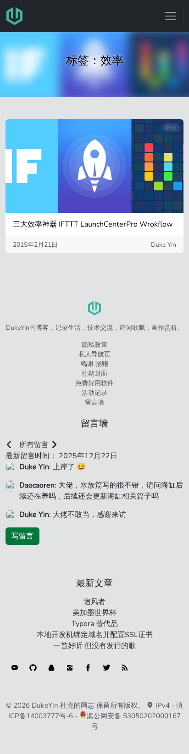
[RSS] (125, 668)
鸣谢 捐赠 (94, 364)
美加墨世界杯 (94, 613)
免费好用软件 (94, 383)
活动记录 (94, 392)
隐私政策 (94, 344)
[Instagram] (70, 668)
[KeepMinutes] (15, 668)
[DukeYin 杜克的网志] (15, 16)
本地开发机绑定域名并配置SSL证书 (95, 635)
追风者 (94, 602)
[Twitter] (106, 668)
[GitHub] (33, 668)
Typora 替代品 (95, 624)
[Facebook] (88, 668)
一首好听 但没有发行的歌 (94, 646)
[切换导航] (170, 16)
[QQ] (51, 668)
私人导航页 (94, 354)
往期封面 (94, 373)
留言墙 (94, 402)
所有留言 (34, 445)
